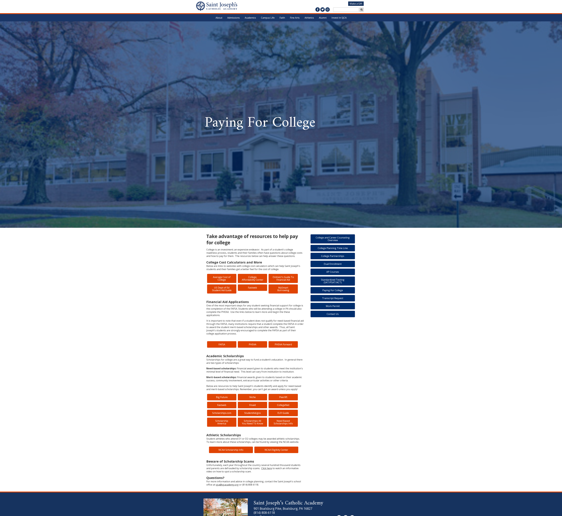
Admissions (233, 17)
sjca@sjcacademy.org (227, 484)
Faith (282, 17)
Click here (266, 468)
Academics (250, 17)
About (219, 17)
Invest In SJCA (339, 17)
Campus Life (268, 17)
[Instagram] (327, 9)
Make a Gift (356, 3)
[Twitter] (322, 9)
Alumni (323, 17)
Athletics (309, 17)
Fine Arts (295, 17)
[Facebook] (317, 9)
